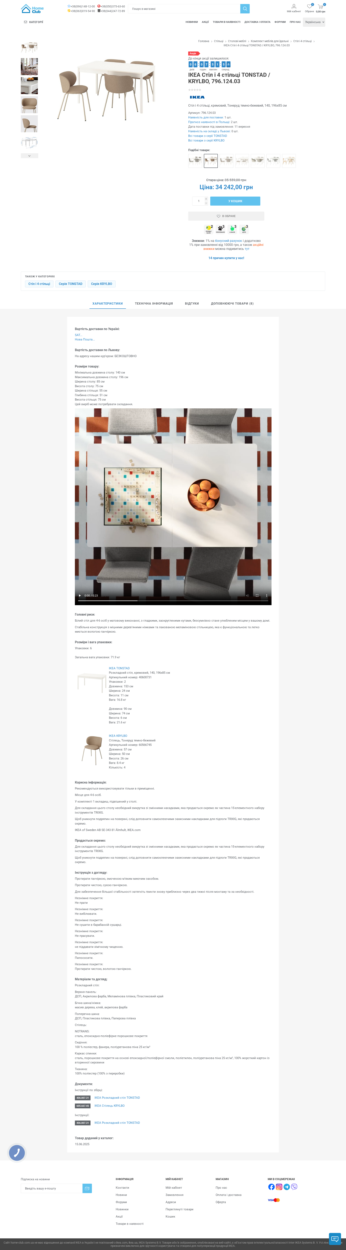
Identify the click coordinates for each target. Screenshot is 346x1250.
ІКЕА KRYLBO (118, 736)
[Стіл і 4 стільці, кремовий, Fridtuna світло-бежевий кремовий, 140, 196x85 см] (226, 161)
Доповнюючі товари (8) (232, 303)
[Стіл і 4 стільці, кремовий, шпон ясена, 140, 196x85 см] (289, 161)
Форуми (280, 21)
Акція (193, 53)
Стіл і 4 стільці (39, 284)
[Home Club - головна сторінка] (32, 8)
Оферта (221, 1202)
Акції (205, 21)
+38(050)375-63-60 (113, 6)
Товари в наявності (226, 21)
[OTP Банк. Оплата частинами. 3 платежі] (244, 230)
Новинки (192, 21)
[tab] (108, 304)
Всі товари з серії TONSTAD (207, 136)
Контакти (122, 1187)
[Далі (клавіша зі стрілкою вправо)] (29, 155)
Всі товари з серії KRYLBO (206, 140)
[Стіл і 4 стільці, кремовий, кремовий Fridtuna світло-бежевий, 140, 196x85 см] (242, 161)
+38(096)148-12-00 (82, 6)
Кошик (170, 1216)
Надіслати (87, 1188)
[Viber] (294, 1187)
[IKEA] (197, 97)
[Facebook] (271, 1187)
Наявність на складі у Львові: (209, 131)
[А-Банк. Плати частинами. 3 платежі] (232, 230)
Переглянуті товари (179, 1209)
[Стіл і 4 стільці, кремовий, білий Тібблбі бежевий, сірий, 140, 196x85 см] (273, 161)
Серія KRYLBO (101, 284)
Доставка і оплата (257, 21)
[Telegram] (287, 1187)
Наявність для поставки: (206, 117)
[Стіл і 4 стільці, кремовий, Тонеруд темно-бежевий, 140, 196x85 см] (211, 161)
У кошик (235, 201)
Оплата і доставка (228, 1195)
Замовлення (174, 1195)
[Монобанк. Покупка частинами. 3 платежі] (220, 230)
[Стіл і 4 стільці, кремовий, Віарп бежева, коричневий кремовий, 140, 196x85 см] (195, 161)
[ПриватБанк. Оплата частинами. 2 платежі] (208, 230)
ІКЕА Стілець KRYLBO (109, 1106)
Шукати (245, 8)
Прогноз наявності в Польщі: (209, 122)
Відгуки (192, 303)
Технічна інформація (154, 303)
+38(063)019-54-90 (82, 11)
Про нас (295, 21)
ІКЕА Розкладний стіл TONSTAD (117, 1098)
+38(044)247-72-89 (113, 11)
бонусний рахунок (228, 241)
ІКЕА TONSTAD (119, 668)
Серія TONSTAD (70, 284)
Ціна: (207, 187)
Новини (121, 1195)
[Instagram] (279, 1187)
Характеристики (108, 303)
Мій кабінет (294, 11)
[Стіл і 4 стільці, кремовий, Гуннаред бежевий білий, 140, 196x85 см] (258, 161)
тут (247, 249)
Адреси (171, 1202)
